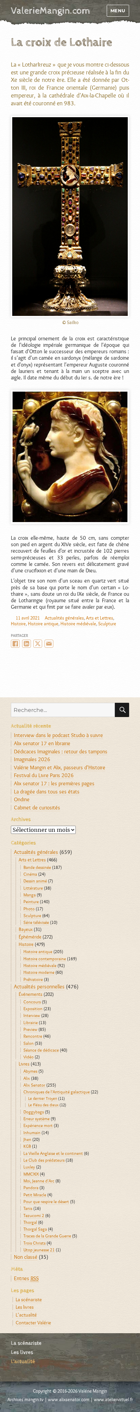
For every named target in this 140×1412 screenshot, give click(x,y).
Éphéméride (30, 937)
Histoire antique (43, 624)
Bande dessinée (37, 867)
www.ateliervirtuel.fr (113, 1399)
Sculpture (107, 624)
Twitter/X (37, 644)
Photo (29, 908)
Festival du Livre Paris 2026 (44, 775)
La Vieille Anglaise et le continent (53, 1153)
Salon (28, 1043)
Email (49, 644)
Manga (29, 894)
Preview (30, 1029)
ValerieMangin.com (50, 10)
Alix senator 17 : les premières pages (54, 783)
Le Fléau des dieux (43, 1105)
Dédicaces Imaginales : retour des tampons (60, 751)
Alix (26, 1078)
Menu (117, 10)
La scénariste (29, 1299)
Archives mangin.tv (25, 1399)
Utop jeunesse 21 (39, 1249)
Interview (31, 1015)
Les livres (25, 1307)
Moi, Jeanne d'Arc (38, 1180)
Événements (30, 994)
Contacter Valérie (33, 1322)
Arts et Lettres (99, 618)
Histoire (18, 624)
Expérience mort (38, 1125)
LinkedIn (26, 644)
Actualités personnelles (39, 986)
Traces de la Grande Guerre (47, 1235)
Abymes (30, 1071)
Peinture (31, 901)
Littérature (33, 888)
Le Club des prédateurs (44, 1160)
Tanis (27, 1208)
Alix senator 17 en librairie (42, 743)
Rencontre (32, 1036)
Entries (26, 1278)
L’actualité (26, 1314)
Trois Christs (34, 1243)
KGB (27, 1146)
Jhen (27, 1139)
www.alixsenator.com (68, 1399)
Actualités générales (64, 618)
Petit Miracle (34, 1194)
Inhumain (31, 1132)
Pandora (30, 1187)
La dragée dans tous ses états (47, 791)
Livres (24, 1064)
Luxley (29, 1166)
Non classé (25, 1257)
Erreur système (36, 1118)
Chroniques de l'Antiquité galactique (56, 1091)
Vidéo (28, 1056)
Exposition (32, 1008)
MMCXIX (31, 1174)
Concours (32, 1001)
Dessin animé (35, 880)
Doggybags (33, 1111)
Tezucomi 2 (33, 1215)
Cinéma (30, 874)
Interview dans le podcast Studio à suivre (58, 735)
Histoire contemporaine (44, 958)
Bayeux (26, 929)
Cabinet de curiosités (37, 807)
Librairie (30, 1022)
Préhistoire (33, 979)
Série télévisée (36, 922)
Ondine (22, 799)
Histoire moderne (38, 972)
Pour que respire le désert (46, 1201)
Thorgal (30, 1222)
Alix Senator (34, 1085)
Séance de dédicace (41, 1050)
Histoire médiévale (78, 624)
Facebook (15, 644)
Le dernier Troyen (42, 1098)
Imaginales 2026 (32, 759)
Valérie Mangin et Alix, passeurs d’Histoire (59, 767)
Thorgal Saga (35, 1229)
